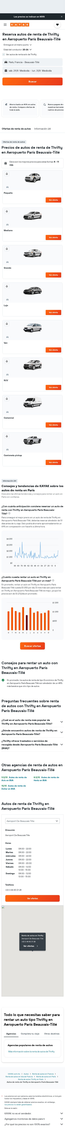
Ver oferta (53, 200)
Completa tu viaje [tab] (30, 1033)
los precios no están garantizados (18, 1104)
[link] (32, 646)
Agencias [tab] (11, 1033)
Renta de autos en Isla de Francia (19, 1076)
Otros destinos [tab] (52, 1033)
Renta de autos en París (46, 1076)
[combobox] (17, 44)
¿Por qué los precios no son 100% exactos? (27, 1124)
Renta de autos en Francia (43, 1074)
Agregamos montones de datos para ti (25, 1118)
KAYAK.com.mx (14, 1074)
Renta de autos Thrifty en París (30, 1079)
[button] (61, 16)
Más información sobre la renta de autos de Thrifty (31, 1051)
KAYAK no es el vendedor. (18, 1113)
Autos (26, 1074)
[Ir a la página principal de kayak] (19, 24)
